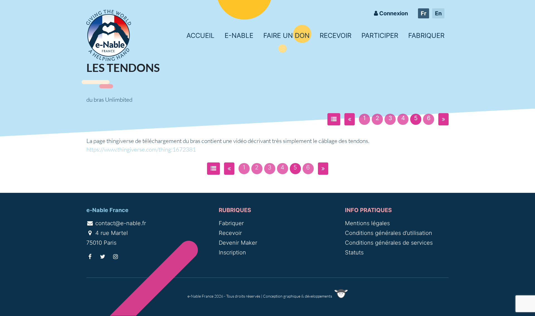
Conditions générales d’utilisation (388, 233)
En (438, 13)
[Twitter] (102, 256)
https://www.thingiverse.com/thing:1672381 (141, 149)
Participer (379, 35)
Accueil (200, 35)
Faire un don (286, 35)
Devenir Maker (238, 242)
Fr (423, 13)
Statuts (354, 252)
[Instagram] (115, 256)
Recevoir (335, 35)
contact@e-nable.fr (120, 223)
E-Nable (239, 35)
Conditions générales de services (389, 242)
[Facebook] (90, 256)
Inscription (232, 252)
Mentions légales (367, 223)
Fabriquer (426, 35)
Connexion (393, 13)
